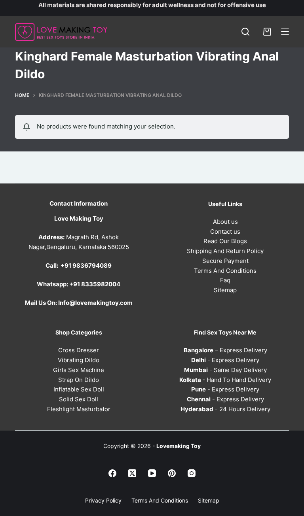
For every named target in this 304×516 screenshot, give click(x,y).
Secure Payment (225, 261)
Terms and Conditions (159, 500)
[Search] (245, 32)
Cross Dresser (78, 350)
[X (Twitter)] (132, 473)
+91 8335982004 (94, 284)
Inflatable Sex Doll (78, 389)
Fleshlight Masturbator (78, 409)
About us (225, 221)
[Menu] (285, 32)
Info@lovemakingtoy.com (95, 302)
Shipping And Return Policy (225, 251)
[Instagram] (192, 473)
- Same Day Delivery (225, 370)
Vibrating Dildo (78, 360)
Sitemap (225, 290)
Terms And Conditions (225, 270)
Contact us (225, 231)
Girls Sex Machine (78, 370)
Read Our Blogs (225, 241)
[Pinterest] (172, 473)
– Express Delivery (225, 350)
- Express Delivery (225, 360)
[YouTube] (152, 473)
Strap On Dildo (78, 380)
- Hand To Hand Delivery (225, 380)
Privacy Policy (103, 500)
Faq (225, 280)
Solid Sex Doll (78, 399)
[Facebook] (112, 473)
